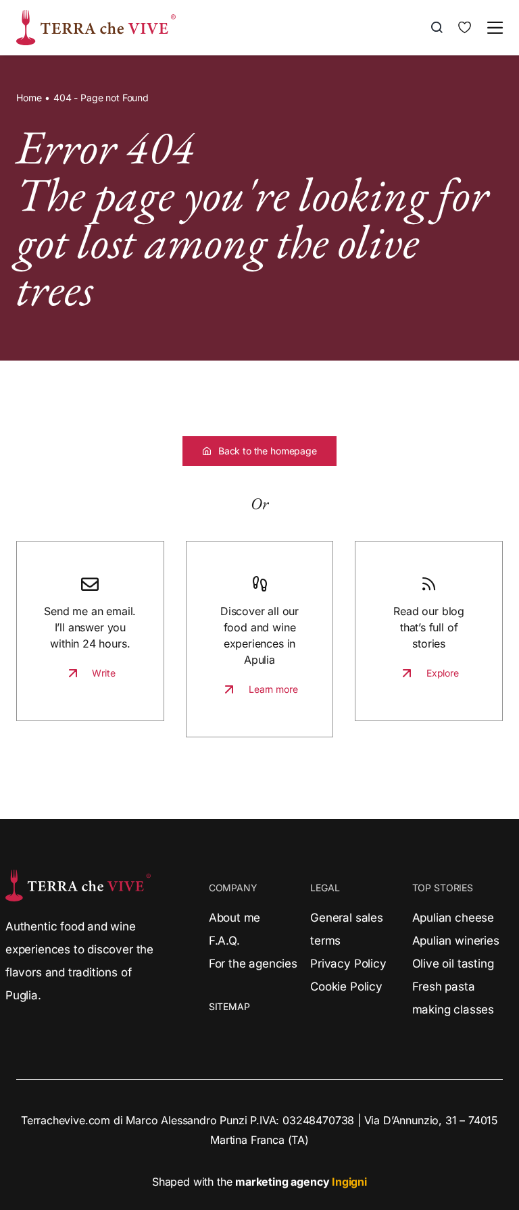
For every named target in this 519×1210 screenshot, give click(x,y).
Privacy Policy (348, 963)
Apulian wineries (455, 940)
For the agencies (253, 963)
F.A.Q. (224, 940)
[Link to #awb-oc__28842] (495, 28)
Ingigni (349, 1181)
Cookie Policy (346, 986)
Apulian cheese (453, 917)
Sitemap (229, 1006)
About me (235, 917)
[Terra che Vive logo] (96, 15)
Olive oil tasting (453, 963)
